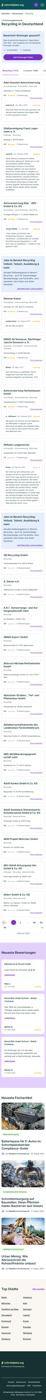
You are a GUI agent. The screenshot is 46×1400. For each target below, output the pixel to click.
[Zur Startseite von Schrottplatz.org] (12, 4)
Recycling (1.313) (10, 70)
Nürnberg (27, 1333)
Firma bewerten (36, 98)
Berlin (4, 1297)
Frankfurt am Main (10, 1309)
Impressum (37, 1386)
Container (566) (30, 70)
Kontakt (11, 1382)
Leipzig (26, 1315)
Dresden (27, 1327)
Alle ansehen (38, 1289)
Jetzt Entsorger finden (23, 57)
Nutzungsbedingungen (16, 1386)
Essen (26, 1321)
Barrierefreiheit (34, 1382)
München (5, 1303)
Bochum (27, 1339)
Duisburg (5, 1339)
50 (5, 927)
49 (41, 922)
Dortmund (6, 1321)
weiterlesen (9, 975)
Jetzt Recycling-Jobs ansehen (29, 289)
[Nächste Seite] (42, 927)
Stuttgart (27, 1309)
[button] (36, 5)
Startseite (5, 13)
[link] (23, 100)
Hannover (6, 1333)
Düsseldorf (6, 1315)
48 (34, 922)
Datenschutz (21, 1382)
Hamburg (27, 1297)
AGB (29, 1386)
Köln (25, 1303)
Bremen (5, 1327)
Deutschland (17, 13)
